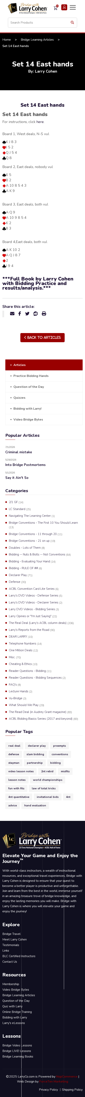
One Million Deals (23, 650)
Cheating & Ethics (23, 664)
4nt (68, 797)
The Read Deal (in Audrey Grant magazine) (40, 712)
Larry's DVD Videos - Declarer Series (35, 602)
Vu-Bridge (17, 698)
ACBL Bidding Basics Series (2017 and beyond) (43, 719)
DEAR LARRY (21, 637)
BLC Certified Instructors (18, 956)
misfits (65, 771)
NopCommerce (66, 1076)
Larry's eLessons (13, 1023)
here (40, 121)
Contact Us (9, 962)
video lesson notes (21, 771)
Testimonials (10, 945)
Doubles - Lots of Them (27, 548)
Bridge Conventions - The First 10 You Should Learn (43, 525)
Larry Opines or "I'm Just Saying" (33, 616)
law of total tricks (44, 788)
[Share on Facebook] (19, 314)
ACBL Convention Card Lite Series (34, 589)
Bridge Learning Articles (37, 39)
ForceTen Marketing (53, 1081)
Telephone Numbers (25, 644)
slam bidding (35, 754)
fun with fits (16, 788)
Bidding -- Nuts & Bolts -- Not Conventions (40, 554)
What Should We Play (26, 705)
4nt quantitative (18, 797)
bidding (55, 763)
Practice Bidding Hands (31, 376)
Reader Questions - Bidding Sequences (37, 678)
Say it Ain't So (16, 477)
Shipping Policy (72, 1089)
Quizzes (19, 398)
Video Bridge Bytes (28, 419)
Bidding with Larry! (27, 408)
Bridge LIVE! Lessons (16, 1051)
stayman (13, 763)
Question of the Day (28, 387)
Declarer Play (20, 575)
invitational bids (48, 797)
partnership (35, 763)
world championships (47, 780)
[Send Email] (12, 314)
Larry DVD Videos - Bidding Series (34, 609)
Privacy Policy (48, 1089)
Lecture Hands (20, 691)
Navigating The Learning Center (32, 516)
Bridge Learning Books (17, 1057)
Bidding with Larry (14, 1017)
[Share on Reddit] (35, 314)
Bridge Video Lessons (17, 1045)
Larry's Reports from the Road (32, 630)
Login (64, 7)
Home (6, 39)
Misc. (15, 657)
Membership (10, 984)
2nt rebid (47, 771)
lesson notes (17, 780)
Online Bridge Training (17, 1012)
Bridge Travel (11, 934)
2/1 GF (16, 502)
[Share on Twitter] (27, 314)
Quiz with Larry (12, 1006)
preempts (59, 746)
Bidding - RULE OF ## (25, 568)
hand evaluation (35, 805)
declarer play (37, 746)
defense (13, 754)
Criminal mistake (18, 452)
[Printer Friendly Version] (44, 314)
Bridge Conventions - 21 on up (32, 541)
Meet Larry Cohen (14, 939)
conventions (60, 754)
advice (12, 805)
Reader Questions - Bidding (30, 671)
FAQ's (15, 685)
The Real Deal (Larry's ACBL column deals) (41, 623)
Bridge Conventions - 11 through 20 (35, 534)
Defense (17, 582)
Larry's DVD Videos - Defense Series (35, 596)
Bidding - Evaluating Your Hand (32, 561)
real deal (14, 746)
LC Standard (20, 509)
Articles (19, 365)
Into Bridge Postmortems (25, 465)
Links (5, 951)
